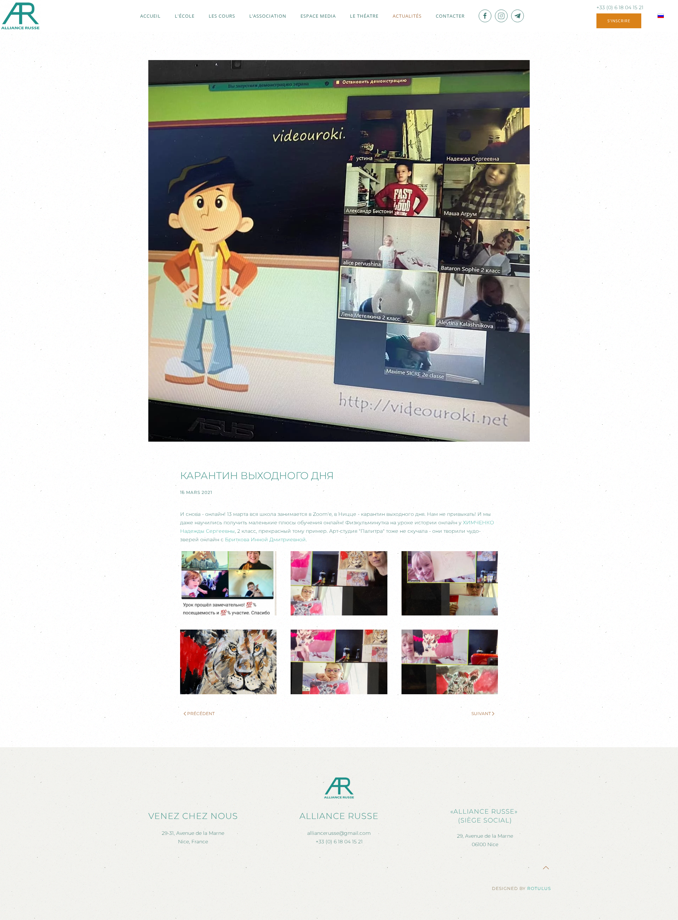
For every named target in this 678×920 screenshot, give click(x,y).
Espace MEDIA (318, 16)
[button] (228, 583)
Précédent (201, 713)
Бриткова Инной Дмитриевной (265, 539)
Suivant (481, 713)
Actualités (407, 16)
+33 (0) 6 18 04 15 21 (619, 7)
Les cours (222, 16)
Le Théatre (364, 16)
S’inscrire (618, 20)
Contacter (450, 16)
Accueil (150, 16)
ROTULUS (539, 888)
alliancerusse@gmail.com (339, 833)
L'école (185, 16)
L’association (267, 16)
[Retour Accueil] (20, 16)
